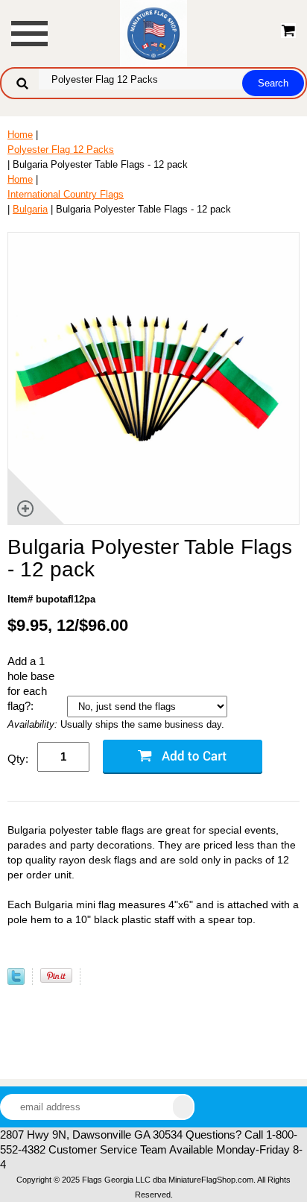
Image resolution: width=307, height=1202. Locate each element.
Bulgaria (30, 209)
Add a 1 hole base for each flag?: (30, 683)
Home (20, 134)
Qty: (17, 758)
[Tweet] (16, 981)
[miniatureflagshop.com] (153, 32)
